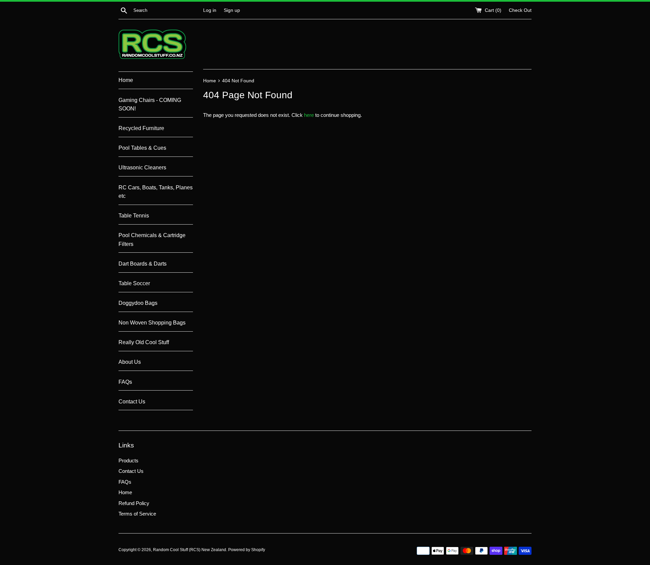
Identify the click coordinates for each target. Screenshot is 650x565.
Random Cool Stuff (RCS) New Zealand (189, 549)
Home (125, 80)
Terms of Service (137, 514)
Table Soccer (134, 283)
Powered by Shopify (246, 549)
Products (128, 460)
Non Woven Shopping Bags (152, 323)
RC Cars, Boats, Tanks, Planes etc (155, 192)
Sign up (232, 10)
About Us (129, 362)
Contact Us (131, 401)
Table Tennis (133, 215)
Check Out (520, 10)
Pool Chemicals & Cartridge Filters (152, 239)
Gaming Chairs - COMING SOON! (149, 104)
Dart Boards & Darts (142, 264)
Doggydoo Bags (137, 303)
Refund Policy (133, 503)
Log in (209, 10)
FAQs (125, 382)
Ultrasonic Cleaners (142, 167)
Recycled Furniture (141, 128)
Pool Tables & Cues (142, 148)
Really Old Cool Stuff (143, 342)
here (309, 115)
